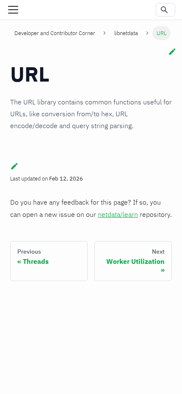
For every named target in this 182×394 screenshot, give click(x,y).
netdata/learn (118, 214)
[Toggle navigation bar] (13, 9)
